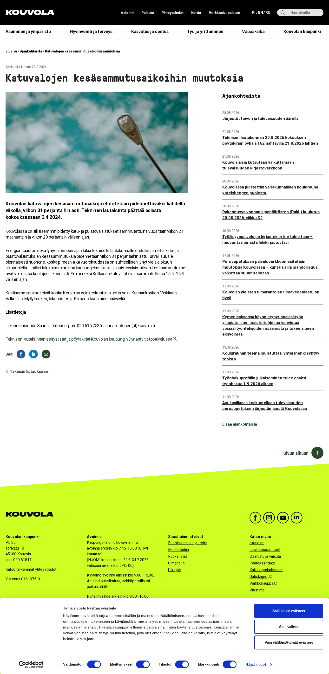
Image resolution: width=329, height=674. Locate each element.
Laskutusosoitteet (265, 549)
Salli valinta (288, 627)
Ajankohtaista (31, 51)
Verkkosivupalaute (224, 13)
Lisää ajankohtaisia (239, 424)
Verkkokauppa (261, 583)
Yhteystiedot (173, 13)
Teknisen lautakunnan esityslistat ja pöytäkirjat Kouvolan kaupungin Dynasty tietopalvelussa (89, 339)
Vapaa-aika (253, 31)
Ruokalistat (177, 556)
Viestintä (257, 590)
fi (254, 12)
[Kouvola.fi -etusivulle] (31, 514)
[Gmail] (46, 354)
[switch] (143, 664)
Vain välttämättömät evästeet (289, 642)
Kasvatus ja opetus (150, 31)
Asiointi (127, 13)
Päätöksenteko (262, 563)
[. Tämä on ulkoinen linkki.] (33, 354)
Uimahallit (176, 563)
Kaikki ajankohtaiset (266, 570)
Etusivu (11, 51)
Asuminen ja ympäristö (28, 31)
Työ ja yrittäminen (205, 31)
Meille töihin (178, 549)
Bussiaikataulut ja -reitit (187, 543)
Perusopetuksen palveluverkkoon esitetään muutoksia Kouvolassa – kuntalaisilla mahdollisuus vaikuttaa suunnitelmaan (270, 267)
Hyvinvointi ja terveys (91, 31)
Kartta (196, 13)
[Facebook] (21, 354)
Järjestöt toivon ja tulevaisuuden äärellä (260, 118)
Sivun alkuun (296, 453)
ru (267, 12)
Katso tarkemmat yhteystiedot (31, 569)
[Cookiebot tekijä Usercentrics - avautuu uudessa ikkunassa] (31, 664)
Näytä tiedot (255, 664)
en (260, 12)
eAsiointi (257, 543)
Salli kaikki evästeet (288, 611)
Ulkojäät (174, 570)
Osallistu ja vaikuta (265, 556)
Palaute (147, 13)
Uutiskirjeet (259, 576)
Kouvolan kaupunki (302, 31)
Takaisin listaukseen (28, 371)
